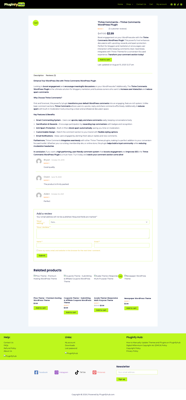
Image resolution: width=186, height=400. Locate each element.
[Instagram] (175, 4)
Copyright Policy (133, 348)
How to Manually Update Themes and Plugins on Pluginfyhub (153, 343)
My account (162, 4)
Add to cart (105, 60)
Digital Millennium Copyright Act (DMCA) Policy (146, 345)
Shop (128, 4)
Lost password (71, 348)
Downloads (70, 345)
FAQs (6, 345)
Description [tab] (39, 75)
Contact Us (141, 4)
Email (97, 242)
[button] (132, 4)
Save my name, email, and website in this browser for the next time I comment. (69, 251)
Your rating (40, 222)
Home (120, 4)
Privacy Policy (132, 351)
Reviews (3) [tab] (51, 75)
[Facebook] (172, 4)
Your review (43, 227)
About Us (8, 351)
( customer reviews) (118, 29)
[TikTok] (178, 4)
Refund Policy (10, 348)
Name (39, 242)
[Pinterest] (181, 4)
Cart (151, 4)
